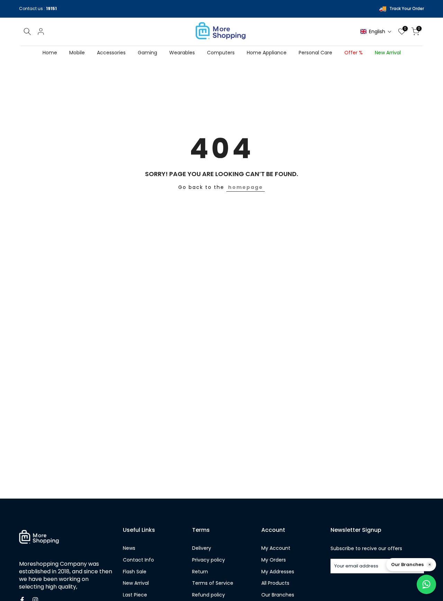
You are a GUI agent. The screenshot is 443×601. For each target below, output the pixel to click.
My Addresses (277, 571)
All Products (275, 583)
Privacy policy (208, 560)
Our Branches (277, 595)
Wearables (182, 52)
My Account (275, 548)
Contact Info (138, 560)
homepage (245, 187)
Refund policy (208, 595)
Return (200, 571)
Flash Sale (134, 571)
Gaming (147, 52)
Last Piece (135, 595)
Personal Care (315, 52)
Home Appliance (267, 52)
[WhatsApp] (426, 584)
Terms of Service (212, 583)
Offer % (353, 52)
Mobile (77, 52)
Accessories (111, 52)
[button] (376, 31)
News (129, 548)
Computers (221, 52)
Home (50, 52)
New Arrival (388, 52)
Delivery (201, 548)
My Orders (273, 560)
